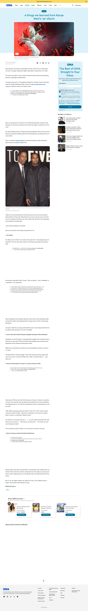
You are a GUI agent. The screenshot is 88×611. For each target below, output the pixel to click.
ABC (61, 593)
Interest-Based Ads (53, 591)
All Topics (62, 597)
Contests (39, 588)
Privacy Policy (62, 103)
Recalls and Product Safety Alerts (76, 591)
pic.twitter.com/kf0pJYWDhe (28, 369)
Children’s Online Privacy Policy (41, 598)
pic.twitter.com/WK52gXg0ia (29, 93)
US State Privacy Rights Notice (73, 103)
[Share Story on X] (40, 63)
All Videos (62, 595)
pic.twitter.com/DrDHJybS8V (17, 440)
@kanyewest (26, 90)
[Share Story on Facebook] (37, 63)
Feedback (51, 600)
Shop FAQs (63, 588)
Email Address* (62, 83)
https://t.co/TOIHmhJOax (17, 93)
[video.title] (44, 39)
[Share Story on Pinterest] (43, 63)
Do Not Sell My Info (42, 595)
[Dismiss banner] (86, 1)
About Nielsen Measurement (52, 594)
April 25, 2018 (34, 292)
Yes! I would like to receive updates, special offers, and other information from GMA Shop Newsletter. (70, 93)
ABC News (63, 590)
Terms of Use (40, 590)
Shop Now (21, 514)
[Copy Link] (49, 63)
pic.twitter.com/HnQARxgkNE (36, 248)
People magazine (20, 140)
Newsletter (78, 5)
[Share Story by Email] (46, 63)
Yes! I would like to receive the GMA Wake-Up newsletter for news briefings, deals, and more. (70, 96)
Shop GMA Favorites (15, 498)
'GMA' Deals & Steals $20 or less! (44, 1)
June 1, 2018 (25, 94)
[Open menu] (60, 5)
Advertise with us (41, 601)
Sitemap (73, 588)
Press (50, 597)
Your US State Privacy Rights (53, 589)
